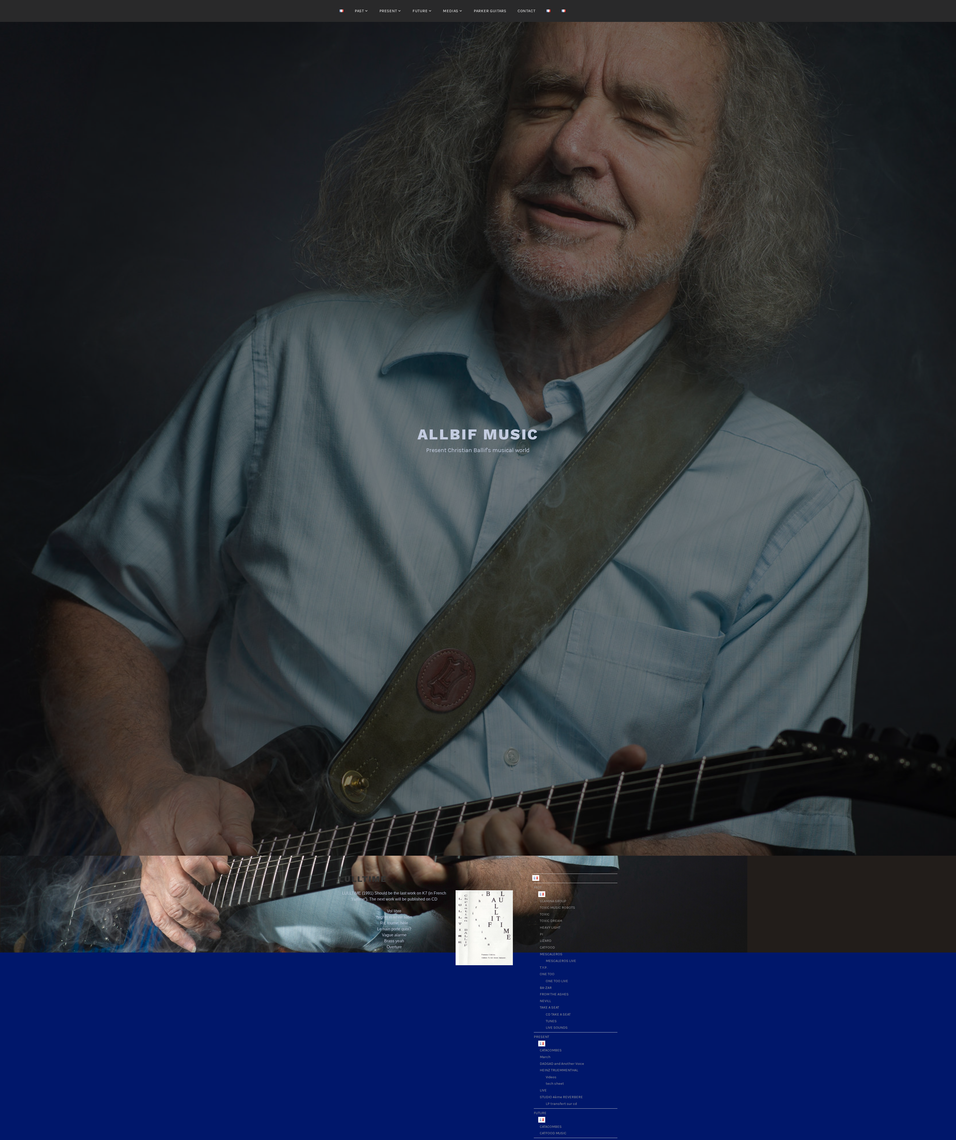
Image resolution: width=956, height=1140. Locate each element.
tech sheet (555, 1083)
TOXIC (544, 914)
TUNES (551, 1021)
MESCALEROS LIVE (561, 961)
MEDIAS (450, 10)
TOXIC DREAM (551, 921)
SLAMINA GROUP (553, 901)
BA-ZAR (546, 988)
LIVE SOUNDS (557, 1027)
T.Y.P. (543, 967)
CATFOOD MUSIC (553, 1133)
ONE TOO (547, 974)
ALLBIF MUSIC (478, 434)
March (545, 1057)
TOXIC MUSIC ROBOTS (557, 907)
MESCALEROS (551, 954)
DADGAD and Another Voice (562, 1064)
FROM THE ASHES (554, 994)
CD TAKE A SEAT (558, 1014)
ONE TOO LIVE (557, 981)
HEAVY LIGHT (550, 927)
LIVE (543, 1090)
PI (541, 934)
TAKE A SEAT (549, 1007)
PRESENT (388, 10)
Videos (551, 1077)
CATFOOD (547, 947)
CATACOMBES (551, 1050)
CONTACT (527, 10)
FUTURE (420, 10)
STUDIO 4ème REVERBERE (561, 1097)
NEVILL (545, 1001)
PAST (359, 10)
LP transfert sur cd (561, 1104)
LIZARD (545, 941)
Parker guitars (490, 10)
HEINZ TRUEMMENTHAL (559, 1070)
